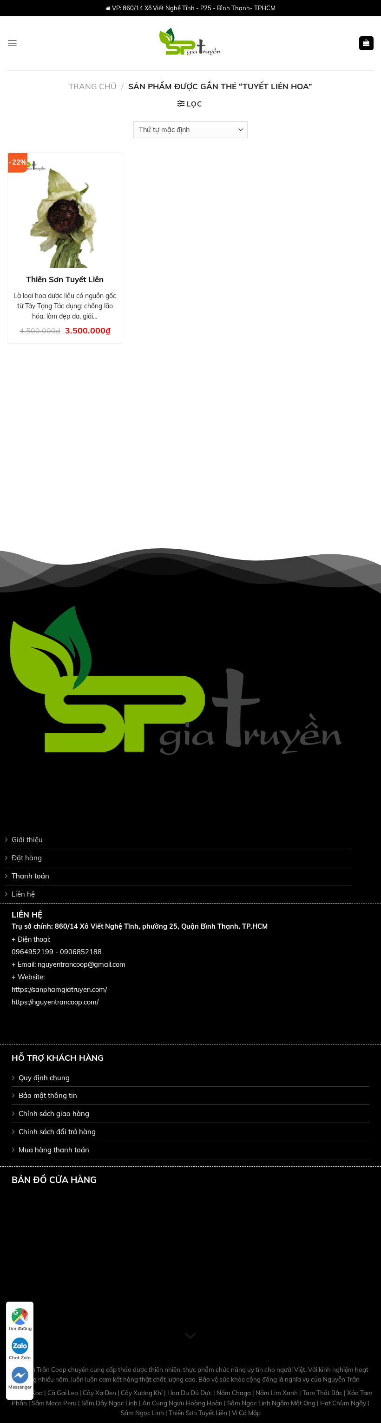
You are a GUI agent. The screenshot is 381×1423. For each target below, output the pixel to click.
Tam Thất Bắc (323, 1392)
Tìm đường (20, 1328)
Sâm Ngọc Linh (143, 1412)
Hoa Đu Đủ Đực (190, 1392)
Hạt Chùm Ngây (344, 1403)
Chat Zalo (20, 1358)
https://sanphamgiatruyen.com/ (59, 989)
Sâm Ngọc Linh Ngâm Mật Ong (272, 1403)
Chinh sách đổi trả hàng (57, 1131)
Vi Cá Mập (246, 1412)
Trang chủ (93, 86)
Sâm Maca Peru (55, 1403)
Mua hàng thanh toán (54, 1149)
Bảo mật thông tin (48, 1095)
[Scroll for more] (190, 1336)
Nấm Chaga (234, 1392)
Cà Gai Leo (63, 1392)
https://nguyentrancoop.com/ (55, 1002)
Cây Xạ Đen (100, 1392)
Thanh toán (30, 875)
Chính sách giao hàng (54, 1113)
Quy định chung (44, 1077)
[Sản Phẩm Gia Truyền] (190, 43)
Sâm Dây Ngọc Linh (110, 1403)
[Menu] (12, 43)
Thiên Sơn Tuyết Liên (65, 279)
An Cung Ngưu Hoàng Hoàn (183, 1403)
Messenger (20, 1387)
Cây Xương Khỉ (142, 1392)
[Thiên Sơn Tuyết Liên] (65, 210)
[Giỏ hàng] (366, 43)
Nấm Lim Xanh (277, 1392)
